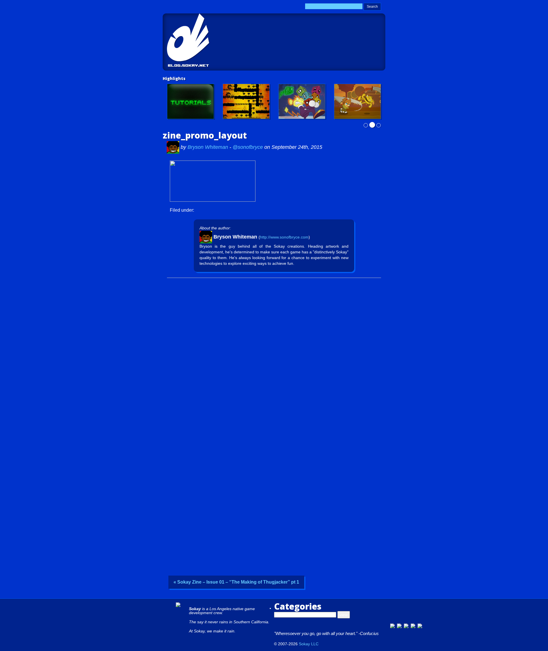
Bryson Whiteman (208, 147)
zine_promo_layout (205, 135)
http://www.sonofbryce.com (284, 237)
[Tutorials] (190, 101)
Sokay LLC (309, 644)
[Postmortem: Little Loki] (246, 101)
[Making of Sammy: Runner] (357, 101)
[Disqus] (274, 352)
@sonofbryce (248, 147)
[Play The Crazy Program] (301, 101)
